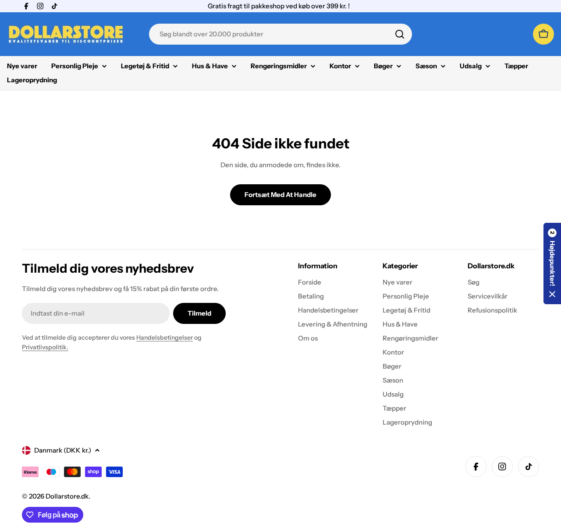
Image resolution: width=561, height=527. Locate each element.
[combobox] (280, 34)
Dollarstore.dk (67, 496)
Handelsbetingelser (164, 337)
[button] (552, 263)
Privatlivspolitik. (45, 347)
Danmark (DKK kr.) (62, 450)
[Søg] (399, 34)
